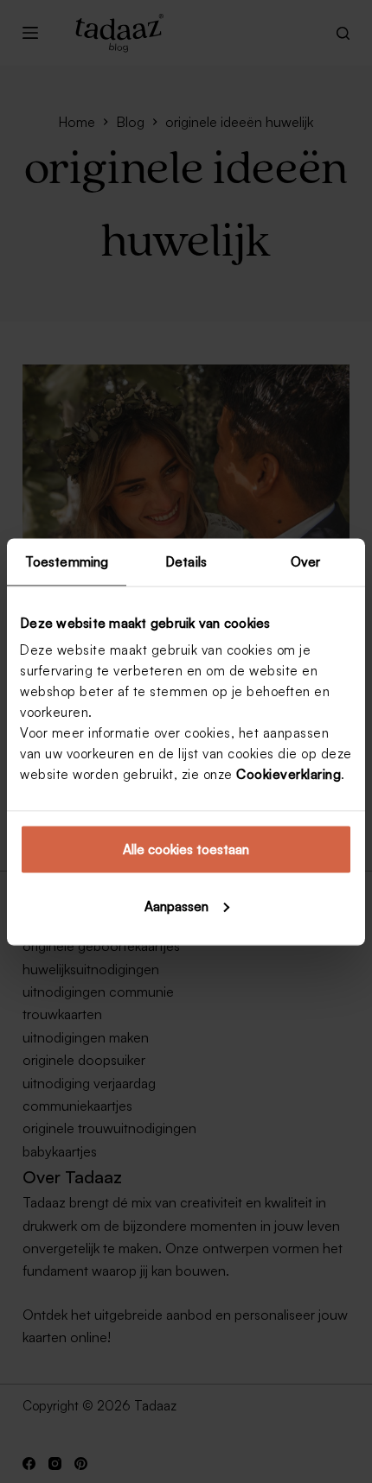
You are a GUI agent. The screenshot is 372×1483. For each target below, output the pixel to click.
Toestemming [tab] (66, 561)
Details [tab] (186, 561)
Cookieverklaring (288, 774)
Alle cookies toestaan (186, 849)
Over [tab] (305, 561)
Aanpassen (176, 905)
